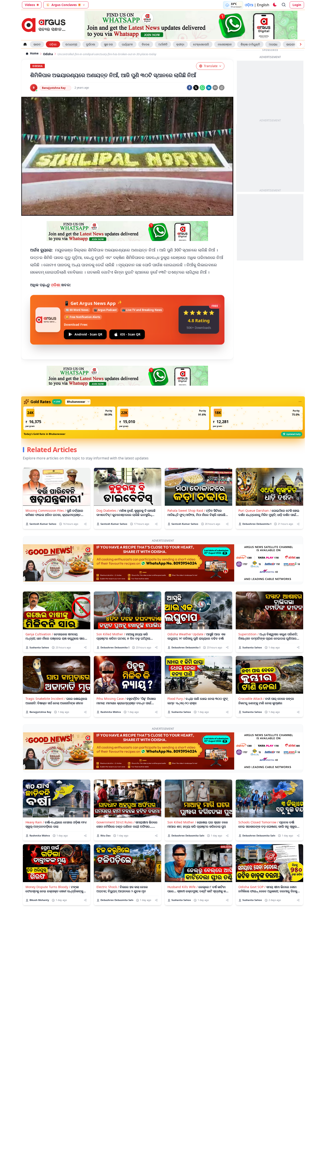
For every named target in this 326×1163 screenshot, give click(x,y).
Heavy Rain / (35, 822)
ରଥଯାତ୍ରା (71, 44)
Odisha (48, 54)
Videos (30, 5)
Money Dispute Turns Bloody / (48, 887)
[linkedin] (209, 87)
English (263, 4)
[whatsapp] (202, 87)
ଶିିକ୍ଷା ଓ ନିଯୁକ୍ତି (250, 44)
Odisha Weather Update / (186, 634)
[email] (215, 87)
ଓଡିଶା (56, 284)
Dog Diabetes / (107, 510)
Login (297, 5)
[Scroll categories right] (300, 44)
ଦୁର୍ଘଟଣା (90, 44)
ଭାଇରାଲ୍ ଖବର (294, 44)
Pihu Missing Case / (111, 698)
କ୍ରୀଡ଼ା (180, 44)
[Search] (284, 5)
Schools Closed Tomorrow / (258, 822)
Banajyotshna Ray (54, 88)
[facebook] (189, 87)
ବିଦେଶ (145, 44)
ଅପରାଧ (273, 44)
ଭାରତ (37, 44)
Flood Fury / (176, 698)
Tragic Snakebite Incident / (45, 698)
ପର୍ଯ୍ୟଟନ (127, 44)
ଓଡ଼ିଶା (53, 44)
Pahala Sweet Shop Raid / (186, 510)
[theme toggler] (274, 4)
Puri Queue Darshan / (254, 510)
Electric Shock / (107, 887)
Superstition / (248, 634)
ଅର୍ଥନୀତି (162, 44)
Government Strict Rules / (115, 822)
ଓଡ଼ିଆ (249, 4)
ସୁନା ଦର (108, 44)
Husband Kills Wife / (182, 887)
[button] (69, 418)
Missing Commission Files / (46, 510)
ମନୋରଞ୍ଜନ (225, 44)
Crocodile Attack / (251, 698)
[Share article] (85, 524)
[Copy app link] (221, 87)
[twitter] (196, 87)
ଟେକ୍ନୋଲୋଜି (201, 44)
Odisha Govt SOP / (251, 887)
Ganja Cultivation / (39, 634)
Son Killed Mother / (110, 634)
